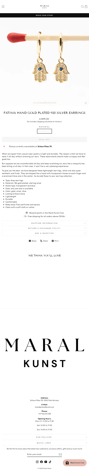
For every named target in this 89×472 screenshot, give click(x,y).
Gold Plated (44, 131)
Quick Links (44, 443)
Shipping (40, 122)
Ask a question (44, 233)
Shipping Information (44, 223)
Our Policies (44, 437)
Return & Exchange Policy (44, 228)
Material (44, 127)
